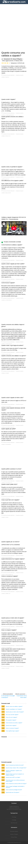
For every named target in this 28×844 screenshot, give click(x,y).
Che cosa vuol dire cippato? (12, 714)
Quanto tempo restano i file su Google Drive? (16, 767)
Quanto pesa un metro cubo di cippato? (15, 711)
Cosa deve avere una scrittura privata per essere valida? (15, 781)
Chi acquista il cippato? (11, 720)
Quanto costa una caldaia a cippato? (14, 706)
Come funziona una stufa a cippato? (14, 722)
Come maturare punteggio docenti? (14, 789)
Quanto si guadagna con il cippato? (14, 709)
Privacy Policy (14, 837)
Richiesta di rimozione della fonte (8, 75)
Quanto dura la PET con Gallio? (13, 777)
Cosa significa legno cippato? (12, 730)
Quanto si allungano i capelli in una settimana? (14, 771)
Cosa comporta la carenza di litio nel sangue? (16, 783)
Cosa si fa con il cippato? (11, 717)
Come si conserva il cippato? (12, 728)
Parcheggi (14, 817)
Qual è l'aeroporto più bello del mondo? (15, 765)
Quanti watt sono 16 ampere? (12, 792)
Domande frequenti (14, 831)
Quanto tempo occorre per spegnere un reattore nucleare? (15, 774)
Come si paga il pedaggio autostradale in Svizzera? (15, 787)
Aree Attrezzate (14, 822)
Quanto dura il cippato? (11, 725)
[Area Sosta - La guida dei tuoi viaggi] (14, 3)
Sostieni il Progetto (14, 834)
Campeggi (14, 819)
